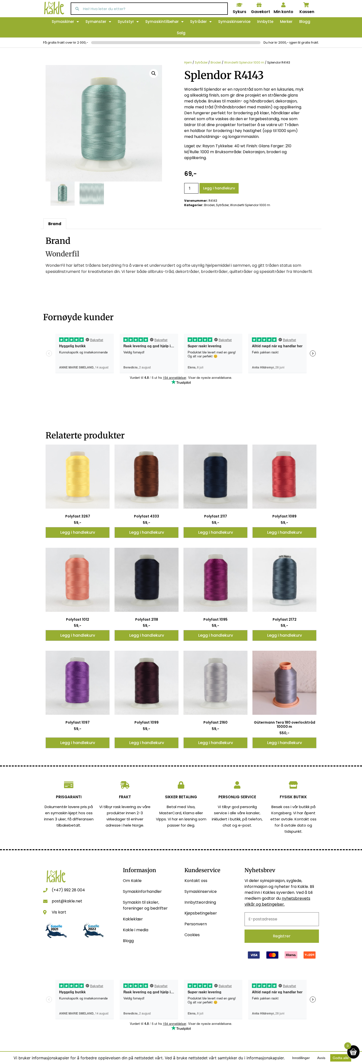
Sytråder (198, 21)
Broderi (216, 62)
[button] (153, 73)
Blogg (304, 21)
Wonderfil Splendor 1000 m (244, 62)
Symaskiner (63, 21)
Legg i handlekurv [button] (77, 532)
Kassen (306, 12)
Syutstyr (126, 21)
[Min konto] (283, 4)
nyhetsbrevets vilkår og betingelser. (277, 901)
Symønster (95, 21)
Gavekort (260, 12)
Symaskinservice (234, 21)
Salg (181, 32)
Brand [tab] (54, 224)
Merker (286, 21)
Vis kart (59, 912)
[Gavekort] (259, 4)
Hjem (188, 62)
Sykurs (239, 12)
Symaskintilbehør (162, 21)
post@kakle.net (67, 901)
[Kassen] (306, 4)
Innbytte (265, 21)
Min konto (283, 12)
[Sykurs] (239, 4)
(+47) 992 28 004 (68, 890)
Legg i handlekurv (219, 188)
